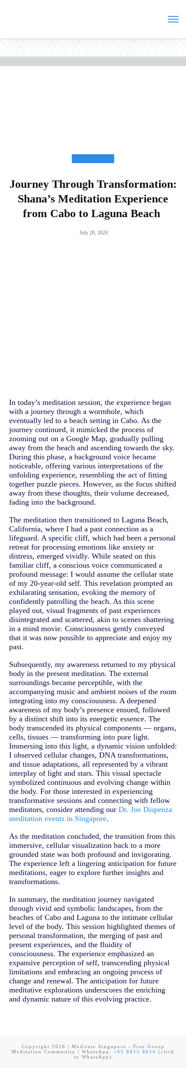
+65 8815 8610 (135, 1051)
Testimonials (93, 166)
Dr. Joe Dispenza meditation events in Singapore (90, 814)
